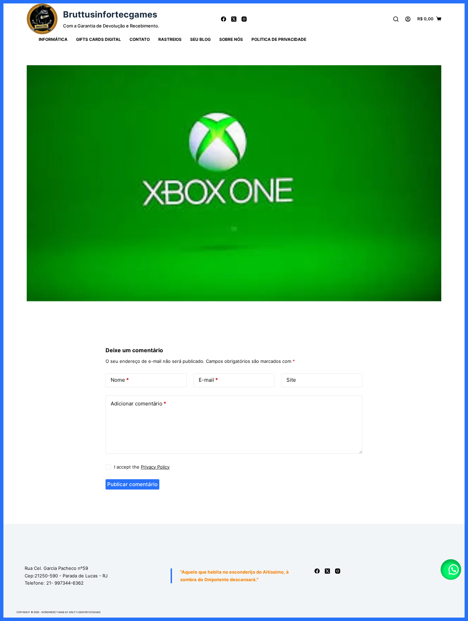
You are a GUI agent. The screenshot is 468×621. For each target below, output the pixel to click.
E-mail (208, 380)
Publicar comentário (132, 484)
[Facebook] (223, 19)
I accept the (142, 467)
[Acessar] (407, 19)
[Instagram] (244, 19)
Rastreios (170, 39)
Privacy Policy (155, 467)
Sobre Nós (231, 39)
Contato (140, 39)
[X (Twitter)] (233, 19)
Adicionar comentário (138, 403)
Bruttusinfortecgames (110, 14)
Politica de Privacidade (278, 39)
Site (291, 380)
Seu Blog (200, 39)
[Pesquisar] (395, 19)
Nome (120, 380)
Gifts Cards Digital (98, 39)
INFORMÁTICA (53, 39)
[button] (451, 569)
